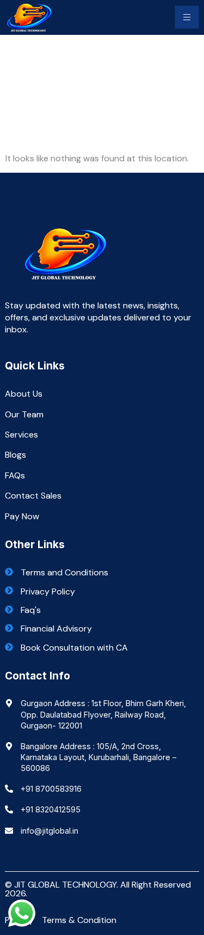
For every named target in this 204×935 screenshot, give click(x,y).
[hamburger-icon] (187, 17)
